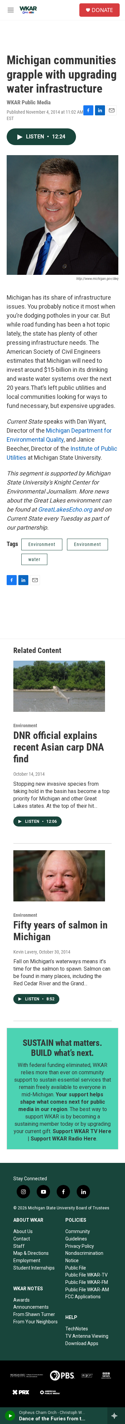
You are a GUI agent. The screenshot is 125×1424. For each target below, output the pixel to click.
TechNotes (76, 1328)
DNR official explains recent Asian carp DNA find (58, 747)
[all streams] (116, 1415)
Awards (21, 1300)
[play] (10, 1415)
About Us (23, 1231)
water (34, 559)
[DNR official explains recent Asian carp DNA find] (59, 686)
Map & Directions (31, 1253)
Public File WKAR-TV (86, 1275)
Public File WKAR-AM (87, 1289)
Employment (26, 1260)
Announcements (31, 1307)
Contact (21, 1238)
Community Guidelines (77, 1235)
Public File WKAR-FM (86, 1282)
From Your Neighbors (35, 1321)
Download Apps (81, 1343)
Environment (41, 544)
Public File (75, 1268)
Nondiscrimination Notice (84, 1256)
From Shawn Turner (34, 1314)
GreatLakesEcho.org (65, 509)
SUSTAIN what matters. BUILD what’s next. (62, 1048)
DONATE (102, 10)
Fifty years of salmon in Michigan (60, 931)
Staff (19, 1246)
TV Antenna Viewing (86, 1336)
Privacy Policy (79, 1246)
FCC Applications (83, 1296)
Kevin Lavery (25, 952)
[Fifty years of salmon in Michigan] (59, 875)
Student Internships (34, 1268)
